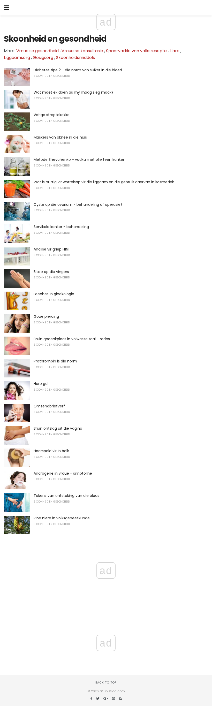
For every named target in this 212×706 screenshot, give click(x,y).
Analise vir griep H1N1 (51, 249)
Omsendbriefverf (49, 406)
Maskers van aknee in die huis (60, 137)
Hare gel (41, 383)
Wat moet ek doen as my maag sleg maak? (73, 92)
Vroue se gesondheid (37, 51)
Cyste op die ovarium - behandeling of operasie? (78, 204)
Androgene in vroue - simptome (63, 473)
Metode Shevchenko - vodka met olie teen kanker (79, 159)
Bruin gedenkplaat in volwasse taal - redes (72, 338)
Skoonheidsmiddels (75, 57)
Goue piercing (46, 316)
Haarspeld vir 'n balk (51, 450)
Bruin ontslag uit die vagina (58, 428)
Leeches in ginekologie (54, 294)
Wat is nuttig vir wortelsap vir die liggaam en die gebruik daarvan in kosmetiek (104, 182)
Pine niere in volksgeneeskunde (62, 518)
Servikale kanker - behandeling (61, 226)
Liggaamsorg (17, 57)
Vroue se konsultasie (82, 51)
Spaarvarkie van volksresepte (136, 51)
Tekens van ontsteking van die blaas (66, 495)
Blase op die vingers (51, 271)
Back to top (106, 682)
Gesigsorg (43, 57)
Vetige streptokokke (52, 114)
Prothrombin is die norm (55, 361)
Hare (174, 51)
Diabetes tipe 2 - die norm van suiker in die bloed (78, 70)
